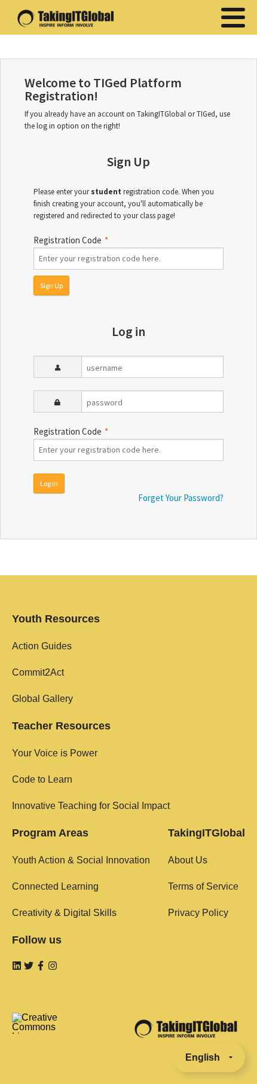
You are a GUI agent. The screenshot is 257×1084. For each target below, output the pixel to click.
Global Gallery (42, 699)
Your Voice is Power (54, 753)
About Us (187, 860)
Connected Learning (55, 886)
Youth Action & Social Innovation (81, 860)
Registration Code (70, 240)
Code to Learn (42, 779)
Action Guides (42, 646)
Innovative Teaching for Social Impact (91, 806)
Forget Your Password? (181, 497)
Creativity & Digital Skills (64, 913)
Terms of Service (203, 886)
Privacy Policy (198, 913)
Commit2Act (38, 672)
